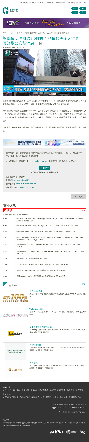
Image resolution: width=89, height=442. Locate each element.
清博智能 (6, 397)
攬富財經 (72, 397)
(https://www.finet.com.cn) (26, 184)
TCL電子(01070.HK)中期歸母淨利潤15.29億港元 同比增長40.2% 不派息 (42, 264)
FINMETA (41, 3)
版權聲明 (53, 390)
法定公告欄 (7, 390)
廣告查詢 (16, 390)
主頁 (4, 33)
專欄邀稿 (34, 390)
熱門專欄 (13, 285)
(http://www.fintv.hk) (27, 187)
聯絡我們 (82, 3)
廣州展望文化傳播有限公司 (41, 327)
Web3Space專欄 (36, 309)
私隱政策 (70, 390)
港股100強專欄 (35, 291)
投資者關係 (43, 390)
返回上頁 (78, 197)
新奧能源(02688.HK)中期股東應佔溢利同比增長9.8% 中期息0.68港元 (41, 270)
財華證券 (49, 3)
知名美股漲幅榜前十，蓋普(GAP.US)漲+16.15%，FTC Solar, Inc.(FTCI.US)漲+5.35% (47, 226)
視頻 (11, 33)
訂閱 (74, 8)
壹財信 (55, 397)
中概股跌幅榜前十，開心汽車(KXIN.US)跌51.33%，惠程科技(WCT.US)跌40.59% (45, 231)
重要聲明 (61, 390)
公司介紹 (25, 390)
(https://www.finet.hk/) (20, 180)
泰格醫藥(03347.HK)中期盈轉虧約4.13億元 (32, 258)
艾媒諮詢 (14, 397)
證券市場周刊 (46, 397)
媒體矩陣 (60, 3)
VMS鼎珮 (33, 363)
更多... (80, 397)
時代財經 (35, 397)
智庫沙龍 (72, 3)
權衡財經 (63, 397)
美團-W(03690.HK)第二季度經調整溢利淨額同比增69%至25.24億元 (40, 276)
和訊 (22, 397)
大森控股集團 (35, 345)
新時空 (28, 397)
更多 (84, 211)
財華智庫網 (23, 3)
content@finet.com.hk (38, 161)
